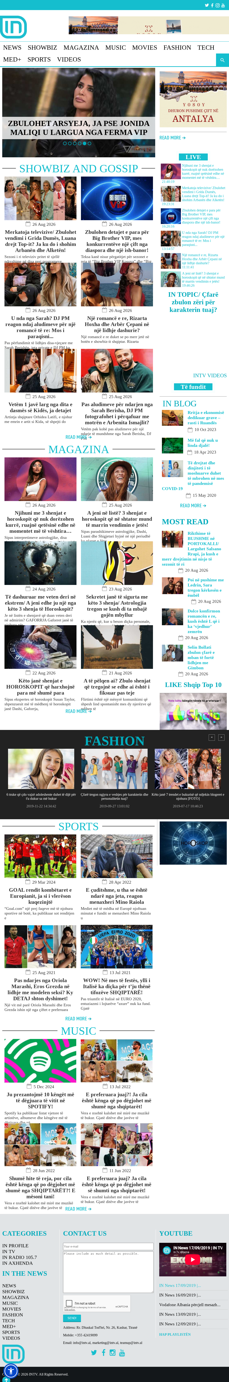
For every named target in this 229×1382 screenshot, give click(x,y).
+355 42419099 (86, 1335)
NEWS (12, 47)
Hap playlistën (175, 1334)
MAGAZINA (81, 47)
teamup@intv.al (131, 1343)
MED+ (12, 59)
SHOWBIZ (42, 47)
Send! (72, 1318)
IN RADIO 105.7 (19, 1257)
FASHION (177, 47)
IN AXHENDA (17, 1263)
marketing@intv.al (105, 1343)
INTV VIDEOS (210, 375)
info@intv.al (82, 1343)
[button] (10, 1371)
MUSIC (115, 47)
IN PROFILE (15, 1245)
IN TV (8, 1251)
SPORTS (39, 59)
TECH (205, 47)
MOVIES (144, 47)
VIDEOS (69, 59)
